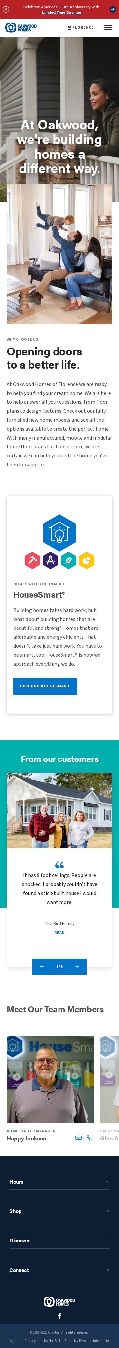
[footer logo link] (59, 1302)
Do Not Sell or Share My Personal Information (77, 1340)
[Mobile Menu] (108, 28)
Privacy (30, 1340)
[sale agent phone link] (89, 1138)
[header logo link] (21, 27)
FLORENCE (83, 28)
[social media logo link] (59, 1316)
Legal (12, 1340)
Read (59, 933)
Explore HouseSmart (45, 686)
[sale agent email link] (78, 1138)
